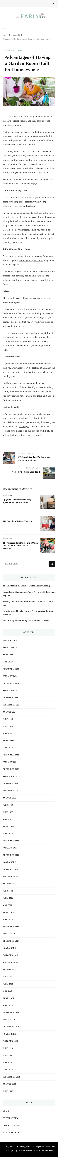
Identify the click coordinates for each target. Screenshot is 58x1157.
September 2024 (11, 705)
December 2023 (11, 769)
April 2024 (8, 741)
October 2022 (10, 869)
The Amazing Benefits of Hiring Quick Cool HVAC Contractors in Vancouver (20, 545)
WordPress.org (12, 1132)
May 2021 (7, 991)
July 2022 (8, 891)
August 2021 (9, 970)
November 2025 (11, 648)
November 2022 (11, 862)
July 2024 (8, 719)
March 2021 (9, 1005)
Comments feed (12, 1125)
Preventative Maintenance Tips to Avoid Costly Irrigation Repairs (29, 594)
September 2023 (11, 791)
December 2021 (11, 941)
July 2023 (8, 805)
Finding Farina (25, 1146)
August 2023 (9, 798)
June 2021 (8, 984)
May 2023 (7, 819)
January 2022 (10, 934)
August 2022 (9, 884)
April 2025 (8, 655)
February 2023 (11, 841)
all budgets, (24, 426)
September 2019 (11, 1077)
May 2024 (7, 733)
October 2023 (10, 784)
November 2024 (11, 691)
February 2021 (11, 1012)
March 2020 (9, 1070)
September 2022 (11, 877)
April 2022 (8, 912)
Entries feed (10, 1118)
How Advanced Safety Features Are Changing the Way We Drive (28, 613)
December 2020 (11, 1027)
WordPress (49, 1150)
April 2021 (8, 998)
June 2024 (8, 726)
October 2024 (10, 698)
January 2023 (10, 848)
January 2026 (10, 640)
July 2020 (8, 1048)
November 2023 (11, 776)
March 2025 (9, 662)
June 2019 (8, 1091)
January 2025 (10, 676)
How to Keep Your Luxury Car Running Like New (26, 620)
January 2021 (10, 1020)
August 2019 (9, 1084)
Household (10, 50)
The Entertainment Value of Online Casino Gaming (26, 586)
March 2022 (9, 919)
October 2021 (10, 955)
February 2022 (11, 927)
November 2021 (11, 948)
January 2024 (10, 762)
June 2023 (8, 812)
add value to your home (30, 260)
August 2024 (9, 712)
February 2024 (11, 755)
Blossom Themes (25, 1150)
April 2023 (8, 826)
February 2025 (11, 669)
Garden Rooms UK (12, 229)
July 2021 (8, 977)
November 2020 (11, 1034)
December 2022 (11, 855)
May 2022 (7, 905)
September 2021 (11, 962)
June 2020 (8, 1055)
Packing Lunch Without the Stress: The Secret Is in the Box (28, 603)
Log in (6, 1111)
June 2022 (8, 898)
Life (20, 50)
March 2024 (9, 748)
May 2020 (7, 1063)
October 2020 (10, 1041)
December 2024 (11, 683)
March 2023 (9, 834)
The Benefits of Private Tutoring (17, 521)
